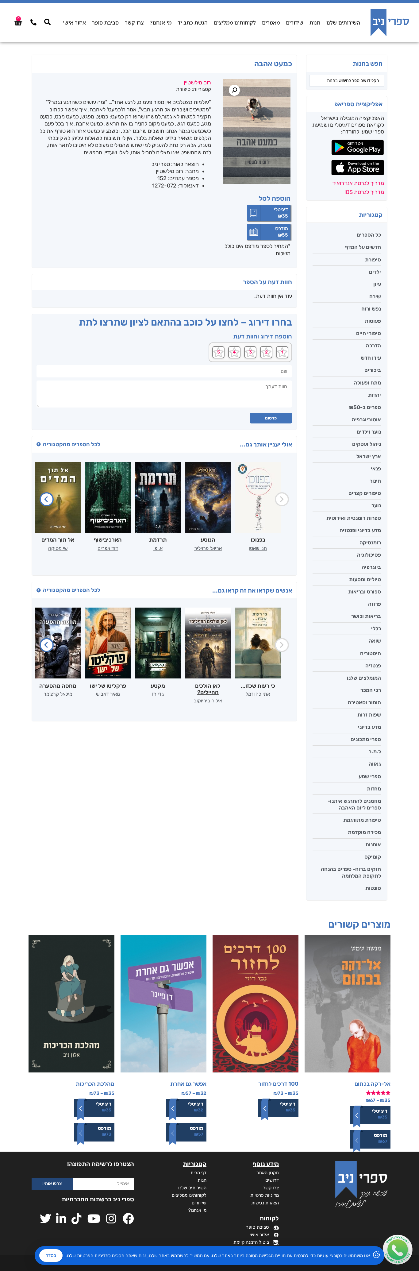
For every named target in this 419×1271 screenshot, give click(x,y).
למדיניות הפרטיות (94, 1255)
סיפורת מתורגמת (362, 820)
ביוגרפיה (371, 567)
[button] (234, 90)
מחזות (374, 789)
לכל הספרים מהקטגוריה (71, 444)
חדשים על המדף (363, 247)
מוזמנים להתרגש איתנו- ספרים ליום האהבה (354, 804)
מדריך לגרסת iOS (364, 192)
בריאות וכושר (366, 616)
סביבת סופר (105, 22)
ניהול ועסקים (366, 444)
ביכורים (372, 370)
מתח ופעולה (367, 383)
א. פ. (158, 548)
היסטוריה (370, 653)
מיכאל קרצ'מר (58, 694)
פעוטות (373, 321)
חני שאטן (258, 548)
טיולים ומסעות (365, 579)
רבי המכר (370, 690)
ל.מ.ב (375, 751)
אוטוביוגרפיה (366, 419)
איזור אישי (74, 22)
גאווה (375, 764)
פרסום (271, 418)
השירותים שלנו (343, 22)
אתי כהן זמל (258, 694)
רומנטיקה (370, 542)
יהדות (374, 395)
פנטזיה (373, 666)
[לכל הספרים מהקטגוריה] (39, 444)
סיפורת (373, 260)
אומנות (373, 844)
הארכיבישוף (108, 539)
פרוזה (374, 604)
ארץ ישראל (368, 456)
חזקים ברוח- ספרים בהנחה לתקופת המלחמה (351, 872)
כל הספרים (369, 235)
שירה (375, 296)
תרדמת (158, 539)
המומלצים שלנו (364, 678)
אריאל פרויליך (208, 548)
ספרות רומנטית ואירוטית (353, 518)
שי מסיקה (57, 548)
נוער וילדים (369, 432)
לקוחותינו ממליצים (235, 22)
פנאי (376, 469)
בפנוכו (258, 539)
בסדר (51, 1255)
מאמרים (271, 22)
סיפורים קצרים (364, 493)
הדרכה (373, 345)
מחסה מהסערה (57, 685)
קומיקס (372, 857)
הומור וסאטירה (364, 702)
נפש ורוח (371, 309)
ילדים (375, 272)
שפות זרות (369, 715)
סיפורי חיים (368, 333)
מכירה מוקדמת (364, 832)
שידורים (294, 22)
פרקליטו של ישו (108, 685)
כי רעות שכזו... (258, 685)
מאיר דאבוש (108, 694)
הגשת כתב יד (193, 22)
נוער (376, 505)
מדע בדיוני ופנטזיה (360, 530)
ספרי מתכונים (366, 739)
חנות (314, 22)
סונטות (373, 888)
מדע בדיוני (369, 727)
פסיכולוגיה (369, 555)
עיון (377, 284)
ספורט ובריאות (364, 592)
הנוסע (208, 539)
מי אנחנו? (160, 22)
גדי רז (158, 694)
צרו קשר (134, 22)
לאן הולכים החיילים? (208, 689)
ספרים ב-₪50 (364, 407)
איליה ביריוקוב (208, 701)
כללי (376, 628)
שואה (375, 641)
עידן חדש (371, 358)
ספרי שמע (370, 776)
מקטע (158, 685)
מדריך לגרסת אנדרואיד (358, 183)
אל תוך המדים (57, 539)
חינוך (375, 481)
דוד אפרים (108, 548)
